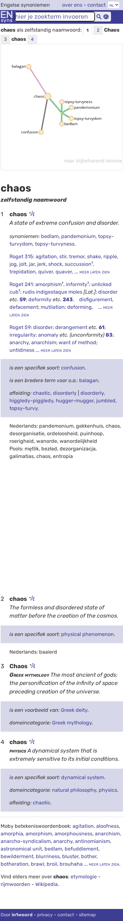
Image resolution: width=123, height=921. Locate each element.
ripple (110, 256)
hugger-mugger (75, 401)
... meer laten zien (91, 272)
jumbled (105, 401)
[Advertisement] (61, 527)
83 (109, 335)
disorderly (65, 393)
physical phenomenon (87, 634)
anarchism (43, 342)
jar (32, 264)
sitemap (87, 915)
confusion (73, 368)
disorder (108, 292)
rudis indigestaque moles (52, 292)
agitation (46, 256)
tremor (77, 256)
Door (16, 915)
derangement (72, 327)
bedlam (50, 236)
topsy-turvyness (54, 244)
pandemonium (78, 236)
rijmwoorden (15, 884)
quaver (64, 272)
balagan (88, 380)
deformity (40, 299)
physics (108, 790)
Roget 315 (21, 256)
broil (52, 864)
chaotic (41, 393)
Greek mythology (72, 723)
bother (89, 856)
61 (101, 327)
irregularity (22, 335)
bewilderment (17, 856)
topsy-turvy (23, 408)
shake (94, 256)
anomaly (49, 335)
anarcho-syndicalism (26, 841)
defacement (23, 307)
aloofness (107, 826)
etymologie (84, 877)
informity (76, 284)
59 (23, 299)
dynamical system (82, 777)
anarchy (19, 342)
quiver (45, 272)
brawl (37, 864)
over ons (72, 5)
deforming (79, 307)
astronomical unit (21, 849)
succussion (78, 264)
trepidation (22, 272)
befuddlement (81, 849)
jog (13, 264)
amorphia (12, 834)
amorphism (48, 284)
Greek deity (74, 710)
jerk (41, 264)
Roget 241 (21, 284)
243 (68, 299)
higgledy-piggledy (31, 401)
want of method (77, 342)
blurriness (48, 856)
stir (63, 256)
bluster (70, 856)
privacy (45, 915)
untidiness (22, 350)
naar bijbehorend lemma (93, 161)
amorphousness (73, 834)
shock (55, 264)
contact (96, 5)
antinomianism (92, 841)
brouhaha (71, 864)
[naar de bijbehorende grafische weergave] (31, 214)
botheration (14, 864)
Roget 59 (20, 327)
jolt (22, 264)
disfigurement (95, 299)
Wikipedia (46, 884)
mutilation (53, 307)
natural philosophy (74, 790)
